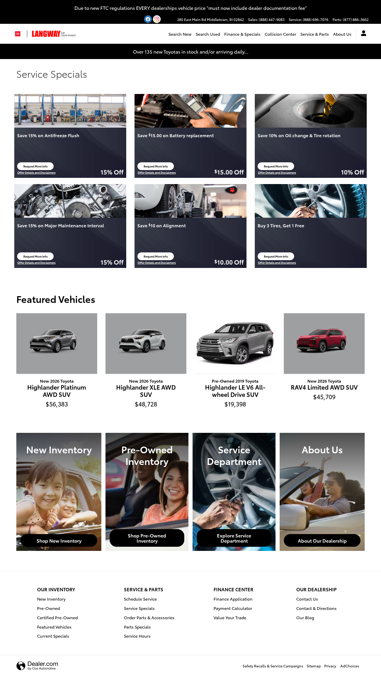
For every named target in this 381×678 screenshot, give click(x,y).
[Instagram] (157, 19)
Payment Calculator (233, 608)
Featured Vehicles (54, 627)
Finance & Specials (242, 34)
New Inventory (51, 599)
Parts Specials (137, 627)
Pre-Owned (48, 608)
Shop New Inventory (59, 540)
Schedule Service (140, 599)
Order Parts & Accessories (149, 617)
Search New (180, 34)
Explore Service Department (234, 538)
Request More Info (36, 167)
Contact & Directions (316, 608)
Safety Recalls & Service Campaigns (273, 665)
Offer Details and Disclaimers (36, 172)
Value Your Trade (230, 617)
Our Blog (305, 617)
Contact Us (307, 599)
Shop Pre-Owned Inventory (147, 538)
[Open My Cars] (362, 34)
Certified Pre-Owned (57, 617)
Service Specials (139, 608)
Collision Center (280, 34)
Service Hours (137, 636)
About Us (342, 34)
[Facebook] (148, 19)
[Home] (19, 33)
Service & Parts (314, 34)
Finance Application (233, 599)
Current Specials (53, 636)
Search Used (208, 34)
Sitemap (314, 665)
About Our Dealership (322, 540)
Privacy (330, 665)
